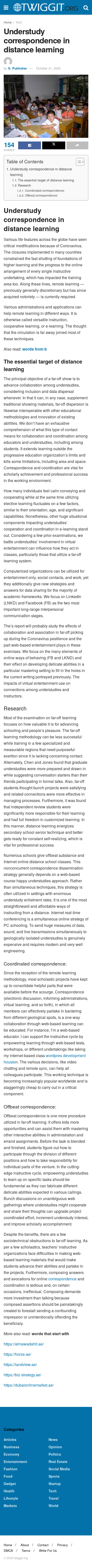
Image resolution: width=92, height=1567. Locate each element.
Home (8, 22)
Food (8, 1476)
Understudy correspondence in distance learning (41, 171)
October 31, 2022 (48, 68)
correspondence (62, 1279)
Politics (55, 1454)
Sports (54, 1476)
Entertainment (15, 1461)
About (25, 1545)
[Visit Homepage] (46, 7)
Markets (10, 1505)
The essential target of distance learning (46, 180)
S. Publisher (17, 68)
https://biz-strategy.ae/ (22, 1375)
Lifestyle (11, 1498)
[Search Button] (85, 7)
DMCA (8, 1550)
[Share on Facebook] (29, 145)
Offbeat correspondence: (41, 195)
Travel (54, 1498)
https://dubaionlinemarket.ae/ (29, 1385)
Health (9, 1490)
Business (11, 1446)
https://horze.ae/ (17, 1354)
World (53, 1505)
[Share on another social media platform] (77, 145)
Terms (26, 1550)
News (53, 1439)
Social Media (59, 1468)
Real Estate (58, 1461)
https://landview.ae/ (20, 1364)
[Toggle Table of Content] (77, 162)
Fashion (10, 1468)
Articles (10, 1439)
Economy (11, 1454)
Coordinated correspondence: (45, 190)
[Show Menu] (6, 7)
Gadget (10, 1483)
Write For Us (48, 1550)
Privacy (62, 1545)
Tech (19, 22)
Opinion (55, 1446)
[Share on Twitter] (53, 145)
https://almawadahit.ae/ (24, 1344)
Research (24, 185)
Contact (43, 1545)
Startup (55, 1483)
